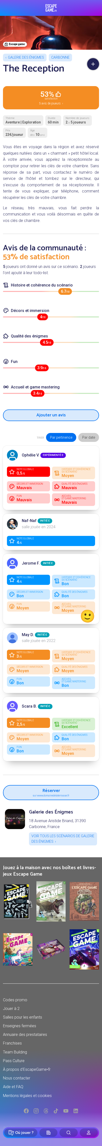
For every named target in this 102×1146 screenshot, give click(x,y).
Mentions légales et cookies (27, 1095)
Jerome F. (31, 563)
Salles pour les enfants (22, 1017)
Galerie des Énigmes (26, 57)
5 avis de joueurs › (51, 97)
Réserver (51, 792)
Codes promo (15, 1000)
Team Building (15, 1052)
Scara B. (29, 706)
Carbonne (60, 57)
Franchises (12, 1043)
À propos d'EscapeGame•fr (27, 1069)
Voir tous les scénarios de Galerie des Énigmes (62, 838)
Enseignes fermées (19, 1026)
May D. (28, 634)
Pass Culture (14, 1060)
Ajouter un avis (51, 415)
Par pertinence (61, 437)
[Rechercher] (68, 1132)
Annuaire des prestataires (25, 1034)
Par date (88, 437)
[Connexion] (89, 1132)
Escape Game (51, 8)
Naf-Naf (29, 520)
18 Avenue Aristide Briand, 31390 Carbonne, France (57, 823)
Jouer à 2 (11, 1008)
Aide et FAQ (13, 1086)
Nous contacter (16, 1078)
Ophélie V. (30, 455)
